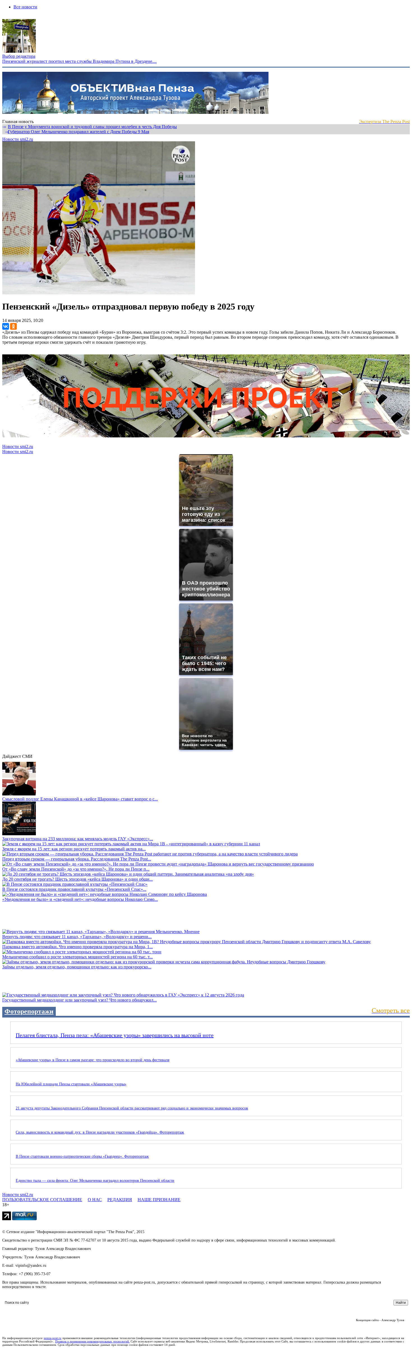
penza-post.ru (52, 1338)
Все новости (25, 6)
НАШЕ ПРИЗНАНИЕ (159, 1199)
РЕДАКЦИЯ (119, 1199)
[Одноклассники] (13, 326)
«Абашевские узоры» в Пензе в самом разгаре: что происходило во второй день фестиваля (92, 1060)
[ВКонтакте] (5, 326)
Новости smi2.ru (17, 139)
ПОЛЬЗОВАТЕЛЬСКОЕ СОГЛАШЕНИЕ (42, 1199)
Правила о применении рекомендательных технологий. (92, 1341)
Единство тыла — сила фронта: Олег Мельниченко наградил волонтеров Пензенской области (95, 1180)
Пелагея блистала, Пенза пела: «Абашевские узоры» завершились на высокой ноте (115, 1035)
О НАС (95, 1199)
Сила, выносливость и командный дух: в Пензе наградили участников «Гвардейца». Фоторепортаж (100, 1132)
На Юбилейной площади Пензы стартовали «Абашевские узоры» (71, 1084)
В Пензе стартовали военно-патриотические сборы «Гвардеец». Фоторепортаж (82, 1156)
